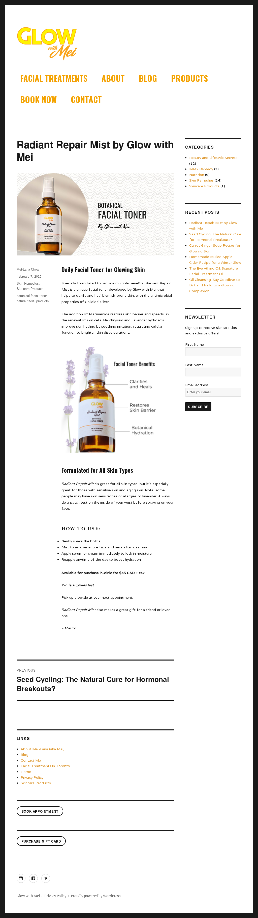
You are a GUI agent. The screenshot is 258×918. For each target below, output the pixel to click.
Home (26, 771)
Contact (86, 99)
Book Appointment (39, 811)
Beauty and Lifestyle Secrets (213, 157)
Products (189, 78)
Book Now (38, 99)
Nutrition (196, 174)
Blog (148, 78)
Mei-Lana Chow (28, 269)
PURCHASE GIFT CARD (41, 841)
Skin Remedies (28, 283)
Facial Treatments (53, 78)
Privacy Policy (32, 777)
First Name (194, 344)
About (113, 78)
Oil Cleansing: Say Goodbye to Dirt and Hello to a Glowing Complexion (214, 285)
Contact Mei (31, 760)
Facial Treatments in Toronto (45, 766)
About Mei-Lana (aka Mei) (42, 749)
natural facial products (33, 300)
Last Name (194, 365)
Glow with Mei (28, 896)
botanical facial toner (32, 295)
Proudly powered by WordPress (96, 896)
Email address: (197, 385)
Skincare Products (30, 288)
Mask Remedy (201, 169)
